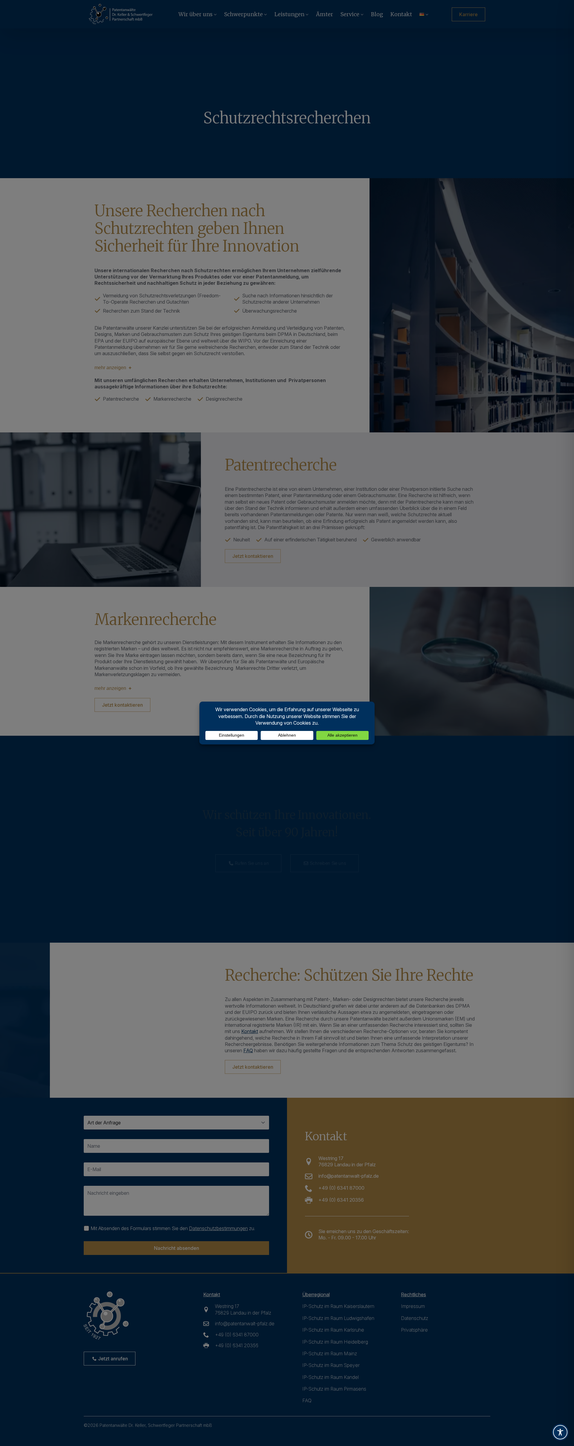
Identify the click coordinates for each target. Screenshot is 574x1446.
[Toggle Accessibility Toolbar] (560, 1432)
